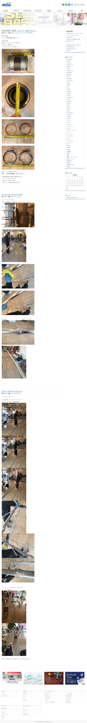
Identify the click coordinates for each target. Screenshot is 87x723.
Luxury (68, 89)
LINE (66, 5)
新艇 (68, 155)
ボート (68, 137)
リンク (24, 712)
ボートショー (70, 139)
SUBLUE (69, 107)
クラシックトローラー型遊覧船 (49, 702)
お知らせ (69, 118)
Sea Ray (69, 103)
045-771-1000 (80, 5)
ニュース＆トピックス (4, 714)
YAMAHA (69, 116)
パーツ (20, 32)
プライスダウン (70, 136)
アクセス (2, 718)
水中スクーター (70, 159)
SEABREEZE (9, 4)
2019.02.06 (5, 393)
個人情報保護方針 (25, 714)
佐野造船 (69, 151)
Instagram (63, 5)
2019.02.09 (5, 196)
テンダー (69, 128)
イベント (69, 122)
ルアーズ (69, 143)
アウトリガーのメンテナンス (12, 391)
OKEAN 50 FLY (70, 37)
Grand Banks (70, 80)
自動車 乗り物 (70, 164)
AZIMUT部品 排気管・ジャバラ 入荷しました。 (19, 30)
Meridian (69, 93)
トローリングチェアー (72, 130)
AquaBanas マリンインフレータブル (75, 33)
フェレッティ (70, 134)
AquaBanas (69, 59)
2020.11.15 (5, 32)
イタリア (69, 120)
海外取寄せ (30, 32)
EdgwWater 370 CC (71, 48)
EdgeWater (69, 72)
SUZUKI (68, 109)
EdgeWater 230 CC (71, 46)
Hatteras (69, 84)
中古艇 (68, 147)
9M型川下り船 (68, 700)
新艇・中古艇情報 (4, 708)
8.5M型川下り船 (68, 702)
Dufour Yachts (70, 70)
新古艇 (68, 153)
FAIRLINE (69, 74)
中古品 (68, 145)
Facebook (69, 5)
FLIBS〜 (68, 50)
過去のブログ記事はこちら (72, 197)
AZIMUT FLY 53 (70, 41)
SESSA (68, 105)
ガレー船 (46, 700)
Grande (68, 82)
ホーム (36, 22)
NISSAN (68, 95)
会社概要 (2, 716)
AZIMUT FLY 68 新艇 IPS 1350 (73, 39)
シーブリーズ (16, 32)
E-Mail (72, 5)
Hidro (68, 86)
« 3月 (67, 189)
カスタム (69, 124)
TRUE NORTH (70, 113)
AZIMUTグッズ (70, 65)
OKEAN (68, 99)
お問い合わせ (25, 710)
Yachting (69, 114)
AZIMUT (11, 32)
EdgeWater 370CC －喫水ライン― (74, 45)
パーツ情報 (3, 712)
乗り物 (68, 149)
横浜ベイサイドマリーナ (72, 157)
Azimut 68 (69, 63)
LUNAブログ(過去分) (42, 22)
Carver (68, 68)
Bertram (69, 66)
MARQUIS (69, 91)
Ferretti (68, 76)
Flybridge (69, 78)
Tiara (68, 111)
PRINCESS (69, 101)
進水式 (68, 166)
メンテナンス (25, 32)
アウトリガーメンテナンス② (12, 194)
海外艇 (68, 162)
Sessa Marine (25, 700)
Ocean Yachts (70, 97)
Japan (68, 88)
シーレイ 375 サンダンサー (73, 35)
